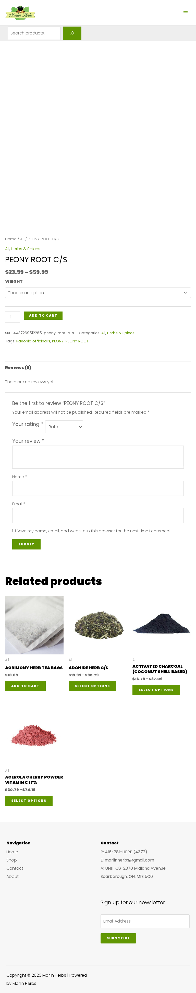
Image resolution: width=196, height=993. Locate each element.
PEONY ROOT (77, 341)
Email (19, 504)
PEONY (58, 341)
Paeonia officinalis (33, 341)
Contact (14, 868)
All (22, 239)
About (12, 876)
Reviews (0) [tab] (18, 367)
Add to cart (43, 315)
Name (19, 477)
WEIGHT (14, 281)
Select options (92, 686)
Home (11, 239)
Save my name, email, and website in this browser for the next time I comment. (94, 531)
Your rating (27, 424)
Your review (28, 441)
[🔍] (72, 33)
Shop (11, 860)
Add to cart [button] (25, 686)
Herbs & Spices (25, 249)
